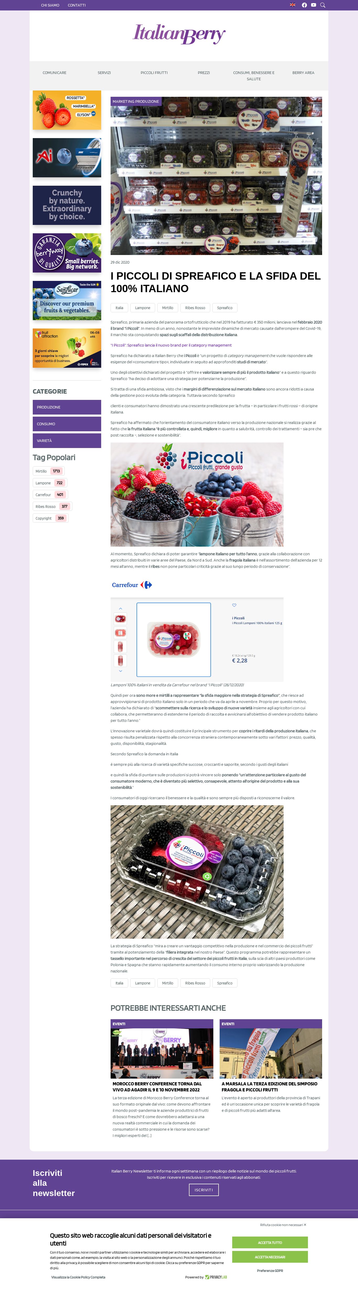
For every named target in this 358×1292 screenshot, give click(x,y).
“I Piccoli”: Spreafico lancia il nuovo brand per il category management (171, 345)
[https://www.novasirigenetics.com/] (67, 114)
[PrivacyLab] (215, 1277)
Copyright (44, 518)
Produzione (48, 407)
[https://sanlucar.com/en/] (67, 304)
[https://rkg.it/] (67, 209)
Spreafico (224, 307)
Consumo (46, 423)
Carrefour (43, 494)
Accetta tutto (270, 1242)
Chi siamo (50, 5)
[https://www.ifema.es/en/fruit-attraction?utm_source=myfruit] (67, 352)
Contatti (77, 5)
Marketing (123, 101)
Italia (119, 307)
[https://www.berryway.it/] (67, 257)
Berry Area (303, 72)
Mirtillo (41, 471)
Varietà (44, 440)
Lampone (43, 483)
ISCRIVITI (204, 1189)
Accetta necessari (270, 1257)
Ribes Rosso (46, 506)
